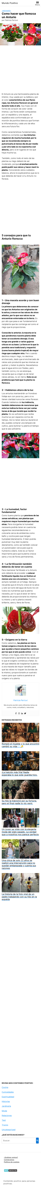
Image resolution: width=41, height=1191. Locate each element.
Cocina (5, 1087)
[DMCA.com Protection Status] (10, 1170)
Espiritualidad (8, 1097)
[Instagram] (19, 713)
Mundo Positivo (10, 3)
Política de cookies (11, 1162)
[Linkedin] (22, 713)
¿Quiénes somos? (11, 1157)
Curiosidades (8, 1092)
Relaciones (7, 1115)
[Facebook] (16, 713)
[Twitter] (25, 713)
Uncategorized (8, 1129)
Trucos (5, 1125)
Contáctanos (9, 1160)
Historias (6, 1101)
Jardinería (6, 11)
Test (4, 1120)
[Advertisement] (20, 69)
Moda (4, 1111)
